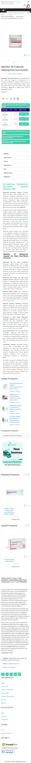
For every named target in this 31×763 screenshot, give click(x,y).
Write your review (15, 391)
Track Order (4, 719)
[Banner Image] (12, 454)
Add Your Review (18, 74)
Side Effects (7, 165)
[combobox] (18, 13)
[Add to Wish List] (27, 500)
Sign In (3, 713)
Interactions (8, 173)
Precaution (7, 157)
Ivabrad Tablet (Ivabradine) (9, 560)
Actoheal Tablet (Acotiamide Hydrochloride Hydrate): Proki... (15, 419)
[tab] (15, 105)
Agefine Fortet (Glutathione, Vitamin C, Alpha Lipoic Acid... (15, 397)
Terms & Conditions (7, 690)
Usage (6, 161)
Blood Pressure (20, 16)
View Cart (4, 716)
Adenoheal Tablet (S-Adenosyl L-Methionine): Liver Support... (15, 408)
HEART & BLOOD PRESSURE (7, 16)
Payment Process (6, 733)
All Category (10, 14)
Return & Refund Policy (7, 696)
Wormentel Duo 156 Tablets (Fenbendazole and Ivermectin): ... (16, 386)
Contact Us (4, 686)
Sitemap (3, 700)
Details (6, 150)
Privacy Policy (5, 693)
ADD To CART (24, 114)
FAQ (5, 169)
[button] (13, 62)
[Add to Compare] (27, 504)
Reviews (6, 154)
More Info (7, 177)
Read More (4, 92)
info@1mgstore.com (11, 663)
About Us (3, 703)
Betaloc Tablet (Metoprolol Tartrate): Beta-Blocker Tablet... (9, 511)
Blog (2, 683)
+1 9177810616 (9, 667)
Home (2, 14)
